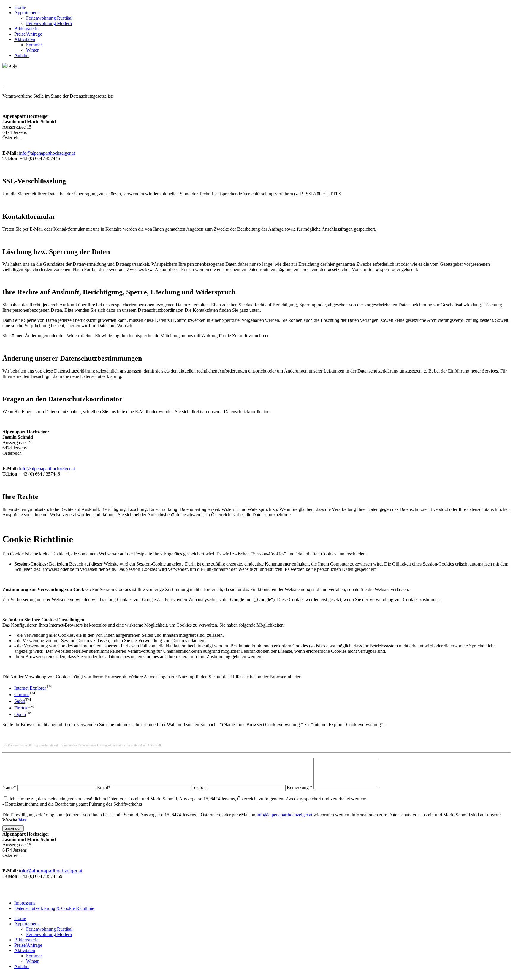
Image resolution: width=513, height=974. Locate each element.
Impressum (24, 902)
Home (20, 7)
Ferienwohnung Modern (49, 23)
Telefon (198, 787)
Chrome (21, 694)
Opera (20, 714)
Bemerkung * (299, 787)
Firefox (21, 707)
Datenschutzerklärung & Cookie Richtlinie (54, 908)
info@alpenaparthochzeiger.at (47, 153)
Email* (103, 787)
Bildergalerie (26, 28)
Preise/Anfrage (28, 34)
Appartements (27, 12)
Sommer (34, 44)
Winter (32, 50)
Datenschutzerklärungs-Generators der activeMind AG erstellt (120, 745)
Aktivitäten (24, 39)
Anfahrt (21, 55)
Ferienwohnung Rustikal (49, 17)
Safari (19, 701)
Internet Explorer (30, 687)
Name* (9, 787)
